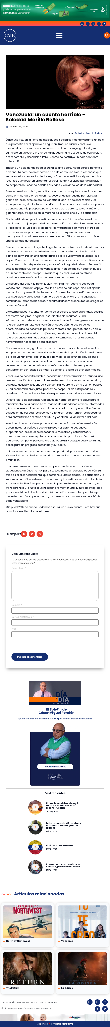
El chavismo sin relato (59, 845)
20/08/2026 (52, 811)
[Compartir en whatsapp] (40, 534)
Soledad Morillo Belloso (89, 133)
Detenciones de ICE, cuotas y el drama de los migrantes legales (63, 825)
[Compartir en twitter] (32, 534)
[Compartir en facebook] (24, 534)
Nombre (16, 605)
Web (13, 629)
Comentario (18, 568)
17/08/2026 (51, 870)
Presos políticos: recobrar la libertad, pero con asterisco (63, 865)
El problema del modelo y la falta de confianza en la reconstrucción (62, 806)
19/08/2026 (51, 831)
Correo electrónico (22, 617)
